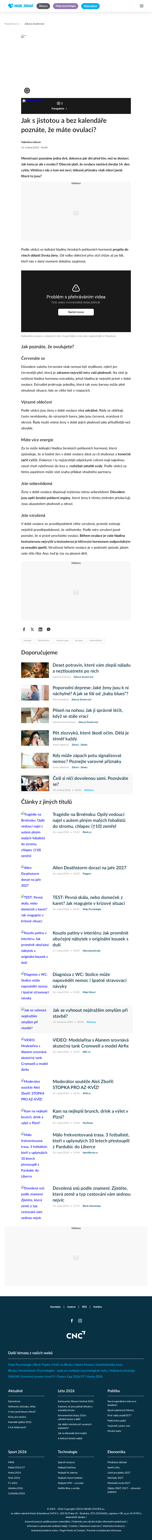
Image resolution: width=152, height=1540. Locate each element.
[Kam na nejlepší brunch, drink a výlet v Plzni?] (35, 1117)
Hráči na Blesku (62, 1364)
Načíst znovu (76, 312)
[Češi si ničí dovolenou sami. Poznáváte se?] (35, 784)
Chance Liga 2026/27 (70, 1376)
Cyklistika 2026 (16, 1493)
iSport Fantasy (84, 1364)
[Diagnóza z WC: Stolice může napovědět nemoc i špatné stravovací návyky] (35, 986)
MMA (11, 1462)
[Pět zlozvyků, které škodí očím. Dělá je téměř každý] (35, 738)
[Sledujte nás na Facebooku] (72, 1321)
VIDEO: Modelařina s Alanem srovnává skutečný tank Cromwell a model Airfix (91, 1043)
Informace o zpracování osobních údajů (47, 1526)
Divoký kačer (114, 1431)
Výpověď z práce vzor (119, 1426)
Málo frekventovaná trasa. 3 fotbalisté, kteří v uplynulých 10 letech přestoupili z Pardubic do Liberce (91, 1141)
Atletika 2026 (15, 1488)
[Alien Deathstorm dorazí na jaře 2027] (35, 877)
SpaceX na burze (66, 1462)
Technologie (67, 1452)
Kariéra (97, 1307)
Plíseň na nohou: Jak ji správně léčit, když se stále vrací (88, 713)
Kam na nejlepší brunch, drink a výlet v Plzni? (90, 1114)
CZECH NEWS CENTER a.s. (90, 1509)
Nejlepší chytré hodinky (70, 1478)
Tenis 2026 (14, 1478)
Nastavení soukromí (90, 1526)
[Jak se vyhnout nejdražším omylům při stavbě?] (35, 1019)
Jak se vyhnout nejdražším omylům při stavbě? (90, 1013)
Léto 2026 (66, 1391)
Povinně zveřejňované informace (104, 1530)
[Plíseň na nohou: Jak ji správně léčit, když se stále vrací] (35, 716)
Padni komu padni (117, 1421)
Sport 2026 (17, 1452)
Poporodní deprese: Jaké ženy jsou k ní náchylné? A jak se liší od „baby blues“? (91, 691)
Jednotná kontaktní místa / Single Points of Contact (58, 1530)
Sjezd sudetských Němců (121, 1410)
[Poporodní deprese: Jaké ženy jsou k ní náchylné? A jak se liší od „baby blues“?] (35, 693)
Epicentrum (14, 1401)
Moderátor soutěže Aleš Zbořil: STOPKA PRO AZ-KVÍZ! (83, 1085)
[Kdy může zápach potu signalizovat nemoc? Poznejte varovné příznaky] (35, 761)
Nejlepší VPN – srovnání (70, 1483)
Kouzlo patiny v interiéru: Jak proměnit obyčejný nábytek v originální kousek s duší (90, 939)
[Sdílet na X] (32, 629)
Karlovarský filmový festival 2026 (76, 1401)
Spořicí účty (114, 1467)
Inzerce (71, 1307)
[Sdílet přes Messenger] (49, 629)
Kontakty (55, 1307)
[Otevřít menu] (141, 6)
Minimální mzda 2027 (119, 1483)
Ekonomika (116, 1452)
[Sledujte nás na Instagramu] (80, 1321)
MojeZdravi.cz (11, 24)
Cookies (73, 1526)
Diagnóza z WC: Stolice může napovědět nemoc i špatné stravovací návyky (89, 980)
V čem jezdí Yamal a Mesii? (22, 1412)
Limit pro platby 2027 (119, 1473)
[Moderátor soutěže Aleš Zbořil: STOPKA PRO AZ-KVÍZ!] (35, 1090)
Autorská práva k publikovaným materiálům (47, 1522)
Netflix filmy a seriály (69, 1488)
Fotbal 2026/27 (16, 1467)
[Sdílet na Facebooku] (24, 629)
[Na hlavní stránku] (21, 6)
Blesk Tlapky (42, 1364)
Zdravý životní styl (34, 24)
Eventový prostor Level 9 (37, 1376)
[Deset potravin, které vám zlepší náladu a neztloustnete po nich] (35, 670)
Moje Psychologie (20, 1364)
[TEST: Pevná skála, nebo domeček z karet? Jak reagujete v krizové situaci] (35, 909)
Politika (114, 1391)
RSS (84, 1307)
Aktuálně (15, 1391)
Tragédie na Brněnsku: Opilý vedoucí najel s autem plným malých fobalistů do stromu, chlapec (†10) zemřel (89, 820)
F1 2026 (12, 1483)
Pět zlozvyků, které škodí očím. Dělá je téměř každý (91, 736)
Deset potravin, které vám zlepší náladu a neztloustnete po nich (91, 668)
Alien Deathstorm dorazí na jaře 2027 (89, 868)
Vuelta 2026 (95, 1376)
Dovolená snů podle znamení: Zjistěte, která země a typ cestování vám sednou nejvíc (91, 1194)
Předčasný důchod (117, 1462)
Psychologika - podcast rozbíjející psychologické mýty (72, 1370)
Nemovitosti (27, 1370)
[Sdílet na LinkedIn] (40, 629)
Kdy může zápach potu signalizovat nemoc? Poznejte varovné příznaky (87, 759)
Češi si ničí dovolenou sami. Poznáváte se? (90, 781)
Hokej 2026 (14, 1473)
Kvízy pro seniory (17, 1417)
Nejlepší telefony (67, 1467)
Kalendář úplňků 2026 (20, 1422)
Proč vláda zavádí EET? (119, 1415)
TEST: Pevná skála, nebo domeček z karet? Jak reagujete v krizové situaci (89, 900)
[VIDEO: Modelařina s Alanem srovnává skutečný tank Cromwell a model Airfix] (35, 1055)
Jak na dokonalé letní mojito (72, 1433)
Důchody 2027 (115, 1478)
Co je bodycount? (17, 1427)
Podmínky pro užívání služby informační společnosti (99, 1522)
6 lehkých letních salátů (70, 1438)
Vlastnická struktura (113, 1526)
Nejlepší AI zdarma (67, 1473)
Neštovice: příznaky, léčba (21, 1407)
